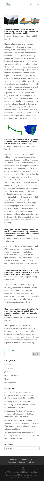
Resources (12, 462)
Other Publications (11, 375)
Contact (22, 462)
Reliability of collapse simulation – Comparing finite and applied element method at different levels (21, 31)
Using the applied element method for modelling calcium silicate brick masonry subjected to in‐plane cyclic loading (21, 312)
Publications (27, 459)
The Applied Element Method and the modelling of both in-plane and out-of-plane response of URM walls (21, 272)
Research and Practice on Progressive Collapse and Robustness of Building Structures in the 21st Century (21, 141)
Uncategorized (10, 382)
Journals (7, 39)
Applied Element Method (16, 36)
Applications (14, 459)
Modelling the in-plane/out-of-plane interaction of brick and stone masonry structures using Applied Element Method (21, 395)
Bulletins (7, 364)
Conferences (9, 241)
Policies (31, 462)
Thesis (6, 379)
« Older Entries (10, 350)
